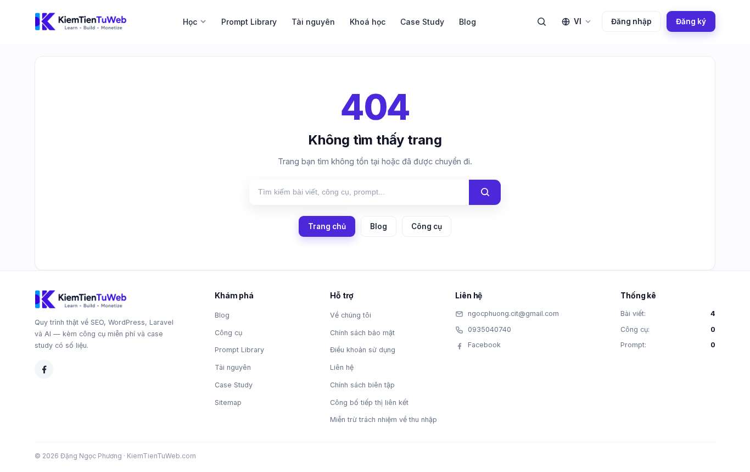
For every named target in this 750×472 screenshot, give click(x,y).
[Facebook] (44, 369)
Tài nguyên (313, 21)
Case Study (422, 21)
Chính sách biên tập (362, 385)
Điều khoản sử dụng (362, 350)
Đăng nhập (631, 21)
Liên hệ (342, 367)
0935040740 (489, 329)
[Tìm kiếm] (541, 21)
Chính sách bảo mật (362, 333)
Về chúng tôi (350, 315)
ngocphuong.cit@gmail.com (513, 313)
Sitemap (228, 402)
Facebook (484, 345)
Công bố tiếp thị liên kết (369, 402)
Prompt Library (249, 21)
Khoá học (367, 21)
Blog (467, 21)
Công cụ (426, 226)
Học (190, 21)
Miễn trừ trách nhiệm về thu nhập (383, 419)
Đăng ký (691, 21)
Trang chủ (327, 226)
